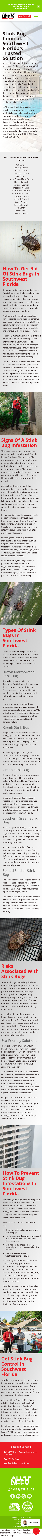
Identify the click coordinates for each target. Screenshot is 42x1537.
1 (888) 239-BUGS (22, 1489)
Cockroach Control (21, 173)
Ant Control (21, 165)
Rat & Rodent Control (21, 193)
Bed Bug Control (21, 167)
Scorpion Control (21, 196)
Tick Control (21, 208)
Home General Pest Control (21, 179)
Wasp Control (21, 210)
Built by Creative (21, 1526)
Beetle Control (21, 170)
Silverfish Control (21, 199)
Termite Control (21, 205)
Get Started (24, 16)
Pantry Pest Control (21, 190)
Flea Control (21, 176)
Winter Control (21, 213)
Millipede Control (21, 185)
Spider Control (21, 202)
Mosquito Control (21, 188)
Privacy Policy (21, 1524)
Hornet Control (21, 182)
